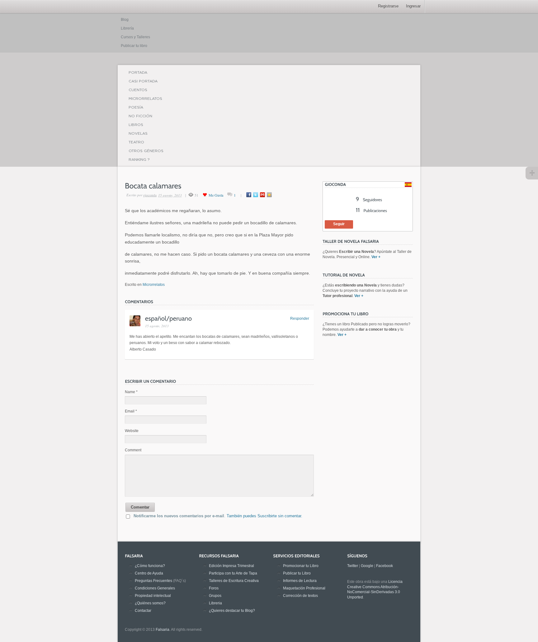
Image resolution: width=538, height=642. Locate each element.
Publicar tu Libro (297, 573)
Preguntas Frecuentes (153, 581)
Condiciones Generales (155, 588)
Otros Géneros (146, 151)
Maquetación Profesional (304, 588)
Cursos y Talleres (135, 37)
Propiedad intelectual (153, 595)
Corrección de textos (300, 595)
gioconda (150, 195)
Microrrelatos (145, 98)
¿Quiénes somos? (150, 603)
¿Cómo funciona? (150, 566)
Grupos (215, 595)
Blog (125, 19)
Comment (133, 450)
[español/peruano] (168, 317)
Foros (214, 588)
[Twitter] (255, 194)
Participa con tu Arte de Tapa (233, 573)
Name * (131, 392)
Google (367, 566)
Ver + (375, 257)
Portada (138, 72)
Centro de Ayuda (149, 573)
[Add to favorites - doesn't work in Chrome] (269, 194)
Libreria (215, 603)
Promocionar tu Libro (301, 566)
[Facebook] (248, 194)
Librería (127, 28)
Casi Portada (143, 81)
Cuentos (138, 90)
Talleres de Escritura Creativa (234, 581)
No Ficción (140, 116)
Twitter (352, 566)
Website (132, 431)
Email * (131, 411)
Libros (136, 125)
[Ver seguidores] (369, 200)
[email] (262, 194)
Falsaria (162, 629)
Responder (299, 318)
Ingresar (413, 6)
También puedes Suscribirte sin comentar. (264, 516)
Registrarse (388, 6)
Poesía (136, 107)
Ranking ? (139, 159)
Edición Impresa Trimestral (231, 566)
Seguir (339, 224)
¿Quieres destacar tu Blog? (232, 610)
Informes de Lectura (300, 581)
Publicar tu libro (134, 46)
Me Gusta (216, 195)
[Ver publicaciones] (371, 210)
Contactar (143, 610)
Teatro (136, 142)
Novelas (138, 133)
